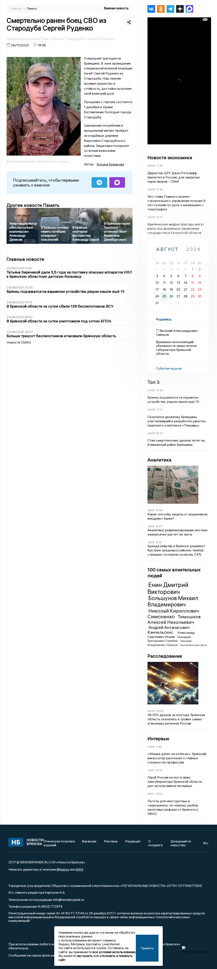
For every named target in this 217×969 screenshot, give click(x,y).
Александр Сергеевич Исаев (171, 634)
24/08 (151, 390)
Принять (147, 948)
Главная (16, 8)
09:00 (160, 710)
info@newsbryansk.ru (68, 899)
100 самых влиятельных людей (173, 572)
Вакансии (89, 841)
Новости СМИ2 (19, 342)
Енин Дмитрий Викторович (167, 588)
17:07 (159, 409)
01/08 (150, 746)
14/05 (150, 770)
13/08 (150, 526)
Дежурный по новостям (181, 843)
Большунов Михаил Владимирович (172, 601)
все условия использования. (114, 952)
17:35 (159, 165)
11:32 (158, 746)
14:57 (159, 526)
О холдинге (155, 843)
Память (32, 8)
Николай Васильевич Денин (193, 645)
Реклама (110, 841)
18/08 (150, 510)
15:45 (159, 189)
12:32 (159, 542)
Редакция (132, 841)
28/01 (150, 793)
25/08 (151, 165)
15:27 (159, 217)
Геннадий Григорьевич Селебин (169, 639)
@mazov (63, 869)
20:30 (159, 390)
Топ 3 (153, 382)
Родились (163, 319)
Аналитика (159, 460)
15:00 (159, 793)
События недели (169, 368)
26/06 (151, 710)
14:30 (159, 770)
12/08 (150, 542)
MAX (79, 869)
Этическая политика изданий (59, 843)
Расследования (164, 656)
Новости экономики (169, 157)
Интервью (158, 738)
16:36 (159, 510)
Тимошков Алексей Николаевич (174, 619)
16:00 (159, 433)
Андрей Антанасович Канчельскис (168, 630)
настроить (85, 956)
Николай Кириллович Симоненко (173, 613)
